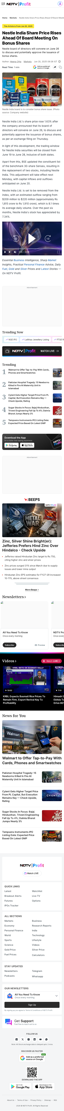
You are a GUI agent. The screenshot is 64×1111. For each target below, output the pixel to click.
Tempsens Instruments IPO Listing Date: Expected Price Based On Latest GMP (18, 835)
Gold (11, 268)
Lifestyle (36, 940)
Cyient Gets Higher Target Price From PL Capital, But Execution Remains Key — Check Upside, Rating (20, 796)
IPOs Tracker (11, 905)
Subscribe (9, 645)
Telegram (37, 971)
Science (8, 944)
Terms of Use (22, 1100)
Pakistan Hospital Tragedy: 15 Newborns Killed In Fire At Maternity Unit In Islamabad (19, 776)
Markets (28, 61)
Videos (35, 944)
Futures (8, 900)
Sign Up (32, 1005)
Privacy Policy (36, 1100)
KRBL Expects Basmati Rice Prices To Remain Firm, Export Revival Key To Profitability (24, 699)
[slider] (32, 248)
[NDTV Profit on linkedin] (34, 1039)
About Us (10, 1100)
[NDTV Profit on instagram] (28, 1039)
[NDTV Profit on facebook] (16, 1039)
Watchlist (37, 891)
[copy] (60, 67)
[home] (19, 3)
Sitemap (47, 1100)
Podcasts (9, 975)
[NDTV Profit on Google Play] (20, 1086)
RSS (55, 1100)
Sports (8, 940)
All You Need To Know (15, 632)
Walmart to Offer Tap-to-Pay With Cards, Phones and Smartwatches (32, 760)
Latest (45, 268)
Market (52, 260)
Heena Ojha (15, 61)
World (7, 935)
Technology (38, 935)
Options (36, 900)
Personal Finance (34, 264)
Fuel (4, 268)
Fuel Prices (10, 954)
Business (19, 260)
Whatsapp (37, 976)
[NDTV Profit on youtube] (40, 1039)
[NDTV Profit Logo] (32, 864)
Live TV (36, 896)
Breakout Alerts (12, 896)
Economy (9, 925)
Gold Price (10, 949)
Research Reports (41, 925)
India (34, 930)
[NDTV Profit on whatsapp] (46, 1039)
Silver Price (38, 949)
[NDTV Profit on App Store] (44, 1086)
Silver (23, 268)
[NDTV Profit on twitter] (22, 1039)
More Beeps (31, 589)
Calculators (38, 955)
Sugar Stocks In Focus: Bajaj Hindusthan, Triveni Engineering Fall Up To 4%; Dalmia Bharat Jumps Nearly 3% (20, 816)
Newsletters (11, 971)
